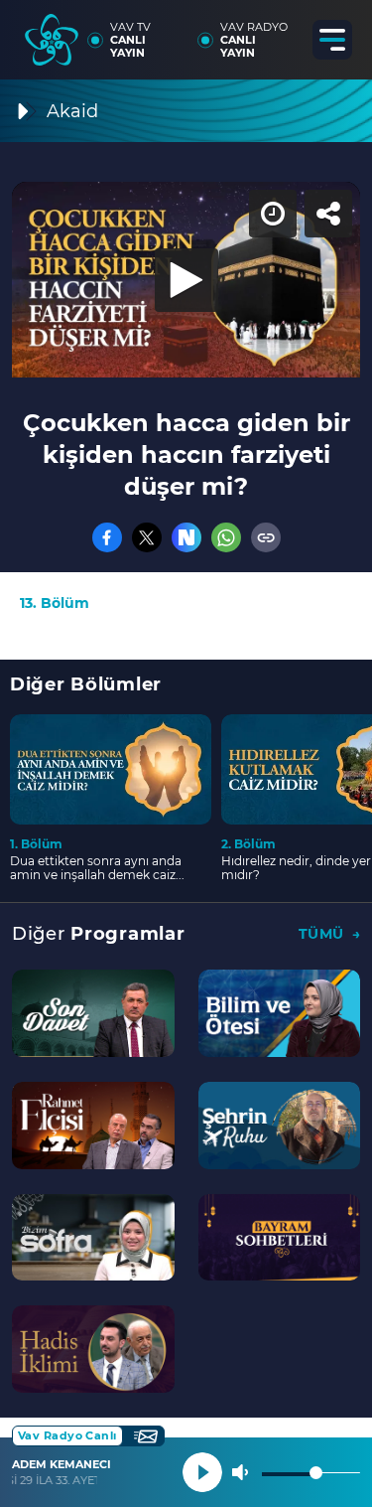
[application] (186, 753)
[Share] (340, 32)
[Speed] (285, 32)
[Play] (186, 754)
